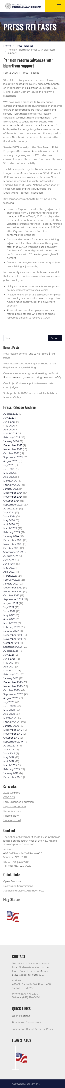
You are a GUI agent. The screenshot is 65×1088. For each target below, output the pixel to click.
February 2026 (11, 437)
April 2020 (9, 714)
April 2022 (9, 619)
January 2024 (11, 536)
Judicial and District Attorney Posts (23, 890)
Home (7, 45)
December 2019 (12, 729)
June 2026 (9, 421)
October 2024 (11, 500)
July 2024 (8, 512)
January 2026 (11, 441)
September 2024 (13, 504)
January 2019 (10, 773)
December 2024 (12, 492)
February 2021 (11, 674)
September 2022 (13, 599)
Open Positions (12, 881)
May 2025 (8, 473)
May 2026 (9, 425)
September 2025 (13, 457)
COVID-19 (9, 797)
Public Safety (11, 815)
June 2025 (9, 469)
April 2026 (9, 429)
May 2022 (9, 615)
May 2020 (9, 710)
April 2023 (9, 571)
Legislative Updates (14, 806)
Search (55, 338)
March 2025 (10, 480)
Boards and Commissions (18, 886)
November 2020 (13, 686)
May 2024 (9, 520)
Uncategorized (12, 820)
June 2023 (9, 563)
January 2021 (10, 678)
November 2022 (12, 591)
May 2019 (8, 757)
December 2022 (12, 587)
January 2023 (11, 583)
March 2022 (10, 623)
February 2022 (11, 627)
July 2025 (8, 465)
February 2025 (11, 484)
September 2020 (13, 694)
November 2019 (12, 733)
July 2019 (8, 749)
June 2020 (9, 706)
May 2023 (9, 567)
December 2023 (12, 540)
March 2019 (10, 765)
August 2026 (10, 413)
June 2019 (9, 753)
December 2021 (12, 635)
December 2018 (12, 777)
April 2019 (8, 761)
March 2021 (10, 670)
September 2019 (13, 741)
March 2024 (10, 528)
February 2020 (11, 721)
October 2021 (11, 642)
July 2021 (8, 654)
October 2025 (11, 453)
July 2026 (8, 417)
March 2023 (10, 575)
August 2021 (10, 650)
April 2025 (8, 477)
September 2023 (13, 552)
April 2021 (8, 666)
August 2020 (10, 698)
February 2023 (11, 579)
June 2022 (9, 611)
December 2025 (12, 445)
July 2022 (8, 607)
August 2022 (10, 603)
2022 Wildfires (11, 792)
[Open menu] (59, 6)
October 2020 (11, 690)
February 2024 (11, 532)
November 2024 (12, 496)
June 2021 (9, 658)
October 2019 (11, 737)
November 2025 (12, 449)
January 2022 (11, 631)
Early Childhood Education (18, 801)
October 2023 (11, 548)
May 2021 (8, 662)
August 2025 (10, 461)
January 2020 (11, 725)
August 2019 (10, 745)
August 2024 (10, 508)
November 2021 (12, 638)
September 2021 (13, 646)
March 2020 (10, 717)
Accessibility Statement (26, 1083)
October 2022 (11, 595)
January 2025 (10, 488)
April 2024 (9, 524)
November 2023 (12, 544)
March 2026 (10, 433)
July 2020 (8, 702)
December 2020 (13, 682)
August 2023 (10, 556)
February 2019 (11, 769)
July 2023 (8, 559)
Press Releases (24, 45)
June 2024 (9, 516)
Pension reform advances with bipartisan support (31, 51)
